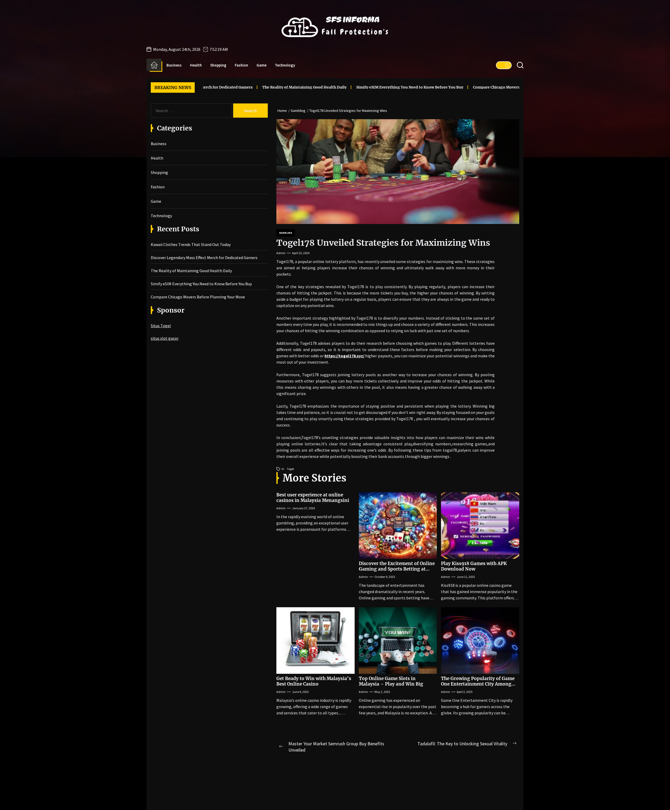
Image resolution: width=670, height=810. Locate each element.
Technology (285, 65)
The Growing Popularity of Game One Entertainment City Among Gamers (478, 684)
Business (174, 65)
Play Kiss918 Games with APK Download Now (474, 566)
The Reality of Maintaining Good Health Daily (262, 87)
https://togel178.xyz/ (344, 355)
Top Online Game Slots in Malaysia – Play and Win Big (391, 681)
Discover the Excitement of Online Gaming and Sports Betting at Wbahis (397, 569)
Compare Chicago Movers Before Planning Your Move (480, 87)
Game (261, 65)
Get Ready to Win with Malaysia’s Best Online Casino (313, 681)
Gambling (285, 232)
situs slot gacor (164, 338)
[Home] (154, 65)
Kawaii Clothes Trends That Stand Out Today (191, 244)
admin (281, 253)
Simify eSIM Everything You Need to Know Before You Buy (367, 87)
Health (196, 65)
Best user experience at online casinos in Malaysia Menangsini (312, 497)
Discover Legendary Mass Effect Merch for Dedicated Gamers (204, 257)
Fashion (241, 65)
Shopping (218, 65)
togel (290, 469)
